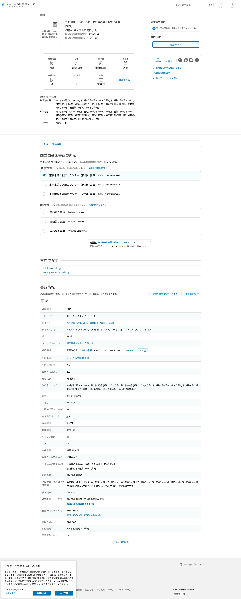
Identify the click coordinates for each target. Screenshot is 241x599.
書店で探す (175, 44)
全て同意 (64, 593)
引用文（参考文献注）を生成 (168, 67)
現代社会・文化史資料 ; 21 (80, 343)
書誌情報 (56, 143)
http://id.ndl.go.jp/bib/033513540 (84, 514)
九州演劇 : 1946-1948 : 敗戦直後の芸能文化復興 (90, 322)
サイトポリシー (126, 589)
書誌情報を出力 (163, 72)
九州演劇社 (86, 350)
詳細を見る (124, 80)
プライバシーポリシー (106, 589)
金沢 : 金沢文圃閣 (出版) (78, 358)
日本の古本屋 (51, 268)
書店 (45, 143)
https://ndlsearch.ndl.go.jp (80, 503)
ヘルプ (221, 7)
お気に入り (158, 62)
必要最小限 (42, 593)
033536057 (127, 350)
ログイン (233, 7)
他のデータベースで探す (167, 78)
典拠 (142, 350)
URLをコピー (169, 62)
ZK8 (69, 443)
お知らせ (89, 589)
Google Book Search (55, 272)
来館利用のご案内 (97, 167)
